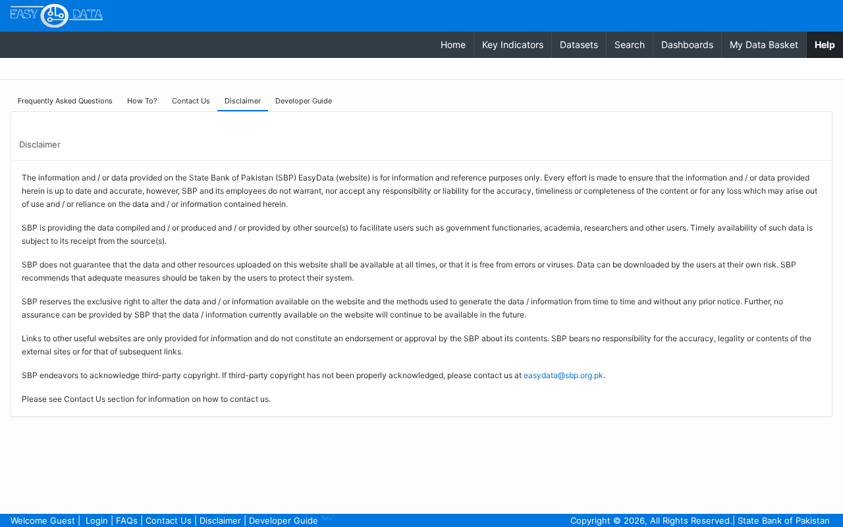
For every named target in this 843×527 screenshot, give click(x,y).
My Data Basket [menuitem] (764, 44)
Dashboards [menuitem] (687, 44)
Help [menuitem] (829, 44)
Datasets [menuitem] (579, 44)
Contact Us (169, 520)
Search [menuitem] (629, 44)
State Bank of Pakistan (784, 520)
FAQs (127, 520)
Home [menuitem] (453, 44)
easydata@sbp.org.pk (563, 375)
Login (97, 520)
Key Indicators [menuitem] (512, 44)
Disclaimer (220, 520)
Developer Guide (291, 520)
